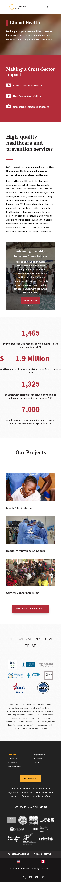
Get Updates (30, 778)
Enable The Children (19, 508)
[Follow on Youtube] (36, 877)
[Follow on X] (24, 877)
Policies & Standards (18, 854)
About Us (12, 758)
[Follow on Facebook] (18, 877)
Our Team (37, 758)
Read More (30, 300)
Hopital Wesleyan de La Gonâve (25, 550)
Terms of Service (42, 854)
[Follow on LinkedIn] (43, 877)
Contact (37, 762)
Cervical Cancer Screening (22, 592)
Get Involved (14, 766)
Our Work (12, 762)
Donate (12, 754)
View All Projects (30, 608)
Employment (39, 754)
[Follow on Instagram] (30, 877)
